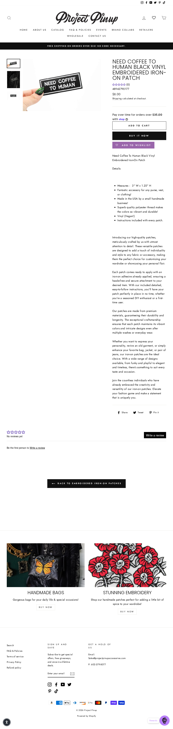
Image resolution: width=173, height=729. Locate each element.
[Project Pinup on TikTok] (56, 691)
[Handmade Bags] (46, 565)
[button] (7, 722)
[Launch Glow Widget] (164, 720)
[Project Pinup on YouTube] (63, 684)
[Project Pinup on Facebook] (56, 684)
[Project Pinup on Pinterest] (50, 691)
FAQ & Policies (80, 29)
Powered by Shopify (86, 715)
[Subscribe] (72, 673)
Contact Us (97, 36)
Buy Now (46, 607)
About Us (39, 29)
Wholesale (75, 36)
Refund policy (14, 667)
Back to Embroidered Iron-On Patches (88, 483)
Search (10, 645)
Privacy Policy (14, 662)
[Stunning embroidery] (127, 565)
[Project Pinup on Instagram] (50, 684)
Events (101, 29)
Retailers (146, 29)
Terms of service (15, 656)
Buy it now (139, 135)
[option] (86, 46)
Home (24, 29)
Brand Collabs (123, 29)
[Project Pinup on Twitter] (69, 684)
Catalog (57, 29)
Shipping (117, 98)
